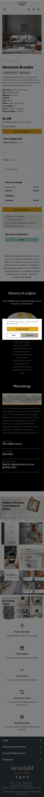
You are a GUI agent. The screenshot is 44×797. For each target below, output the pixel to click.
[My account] (38, 9)
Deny (13, 335)
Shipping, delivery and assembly (21, 785)
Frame (5, 160)
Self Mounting (27, 783)
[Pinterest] (24, 778)
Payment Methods (29, 787)
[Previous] (33, 51)
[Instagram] (27, 778)
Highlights (7, 759)
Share (22, 240)
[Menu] (4, 9)
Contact (18, 783)
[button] (22, 143)
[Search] (28, 9)
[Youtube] (20, 778)
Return (39, 787)
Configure (29, 335)
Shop (12, 783)
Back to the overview (11, 61)
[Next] (39, 51)
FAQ (19, 787)
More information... (24, 323)
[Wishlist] (33, 9)
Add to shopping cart (22, 131)
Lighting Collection (10, 73)
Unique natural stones (14, 746)
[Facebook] (16, 778)
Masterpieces (25, 73)
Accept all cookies (22, 329)
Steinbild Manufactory (14, 753)
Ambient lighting (10, 142)
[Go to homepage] (22, 3)
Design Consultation (9, 787)
